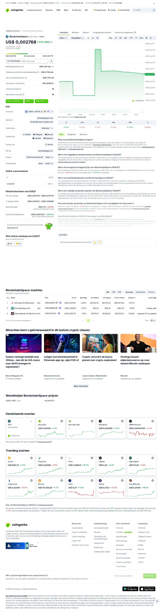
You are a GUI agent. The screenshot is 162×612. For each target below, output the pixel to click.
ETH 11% (104, 3)
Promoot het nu (43, 442)
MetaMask (99, 219)
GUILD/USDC (50, 303)
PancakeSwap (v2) (76, 149)
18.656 (14, 3)
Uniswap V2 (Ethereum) (102, 145)
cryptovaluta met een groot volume (71, 162)
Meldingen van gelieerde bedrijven (17, 293)
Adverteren (11, 228)
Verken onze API (80, 117)
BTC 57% (97, 3)
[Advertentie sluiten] (31, 421)
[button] (45, 118)
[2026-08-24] (146, 38)
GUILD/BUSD (50, 308)
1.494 (26, 3)
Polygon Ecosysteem (141, 209)
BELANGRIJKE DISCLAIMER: (17, 596)
